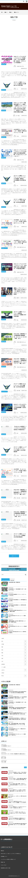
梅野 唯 (18, 297)
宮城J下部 (3, 110)
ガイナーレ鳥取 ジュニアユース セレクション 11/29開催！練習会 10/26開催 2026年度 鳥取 (20, 178)
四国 (2, 658)
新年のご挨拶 (3, 757)
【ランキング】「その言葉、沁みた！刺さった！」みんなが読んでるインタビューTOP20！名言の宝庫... (17, 813)
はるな (18, 455)
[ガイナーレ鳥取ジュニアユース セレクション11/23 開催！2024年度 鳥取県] (6, 450)
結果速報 (3, 664)
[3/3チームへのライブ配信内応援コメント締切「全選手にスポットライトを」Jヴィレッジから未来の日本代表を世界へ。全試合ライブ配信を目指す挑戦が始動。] (6, 105)
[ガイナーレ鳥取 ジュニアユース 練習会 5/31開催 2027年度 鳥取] (6, 85)
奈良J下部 (3, 434)
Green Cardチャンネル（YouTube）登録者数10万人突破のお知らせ (13, 753)
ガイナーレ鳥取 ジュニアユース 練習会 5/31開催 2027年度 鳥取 (20, 84)
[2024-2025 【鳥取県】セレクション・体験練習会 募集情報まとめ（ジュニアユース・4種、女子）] (6, 362)
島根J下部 (3, 295)
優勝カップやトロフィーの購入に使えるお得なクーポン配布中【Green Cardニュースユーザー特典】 (20, 291)
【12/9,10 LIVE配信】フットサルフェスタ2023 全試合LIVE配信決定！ (20, 428)
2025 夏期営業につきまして (6, 749)
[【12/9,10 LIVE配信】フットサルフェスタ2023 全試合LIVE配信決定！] (6, 426)
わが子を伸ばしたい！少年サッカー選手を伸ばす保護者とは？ (17, 797)
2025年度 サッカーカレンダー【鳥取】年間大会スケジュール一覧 (20, 131)
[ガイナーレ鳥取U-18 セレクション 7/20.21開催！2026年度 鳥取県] (6, 202)
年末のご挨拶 (3, 761)
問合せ (2, 675)
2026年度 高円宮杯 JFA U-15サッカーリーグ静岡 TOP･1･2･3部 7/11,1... (17, 735)
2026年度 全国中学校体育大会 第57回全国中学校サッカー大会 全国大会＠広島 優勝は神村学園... (17, 692)
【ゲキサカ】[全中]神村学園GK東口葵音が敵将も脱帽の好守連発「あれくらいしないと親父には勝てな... (17, 824)
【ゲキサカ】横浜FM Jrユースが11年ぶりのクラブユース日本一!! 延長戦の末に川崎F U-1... (17, 807)
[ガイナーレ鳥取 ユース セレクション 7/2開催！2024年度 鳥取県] (6, 534)
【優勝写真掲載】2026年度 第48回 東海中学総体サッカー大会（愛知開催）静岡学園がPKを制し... (17, 708)
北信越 (2, 644)
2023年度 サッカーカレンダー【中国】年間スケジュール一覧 (20, 471)
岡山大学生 (4, 64)
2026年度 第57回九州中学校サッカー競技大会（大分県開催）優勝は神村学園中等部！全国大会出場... (17, 719)
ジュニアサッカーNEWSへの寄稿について (8, 859)
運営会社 (2, 850)
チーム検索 (3, 667)
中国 (2, 655)
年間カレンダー (4, 227)
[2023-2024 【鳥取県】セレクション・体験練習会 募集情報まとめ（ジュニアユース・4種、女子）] (6, 489)
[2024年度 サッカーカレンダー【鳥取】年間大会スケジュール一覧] (6, 243)
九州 (2, 661)
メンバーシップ (4, 391)
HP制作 (2, 672)
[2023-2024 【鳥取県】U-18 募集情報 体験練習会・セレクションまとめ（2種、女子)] (6, 511)
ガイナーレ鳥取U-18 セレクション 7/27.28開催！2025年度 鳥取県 (20, 385)
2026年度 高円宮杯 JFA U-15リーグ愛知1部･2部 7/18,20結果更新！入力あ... (16, 729)
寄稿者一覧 (3, 862)
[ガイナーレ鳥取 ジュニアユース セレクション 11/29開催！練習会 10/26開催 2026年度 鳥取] (6, 178)
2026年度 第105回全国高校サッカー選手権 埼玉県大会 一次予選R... (17, 606)
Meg (17, 320)
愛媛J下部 (3, 157)
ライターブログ (3, 865)
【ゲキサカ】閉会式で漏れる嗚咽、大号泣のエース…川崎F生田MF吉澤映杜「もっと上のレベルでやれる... (17, 784)
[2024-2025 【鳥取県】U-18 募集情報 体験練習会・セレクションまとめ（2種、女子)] (6, 337)
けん (17, 185)
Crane (18, 136)
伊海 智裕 (18, 390)
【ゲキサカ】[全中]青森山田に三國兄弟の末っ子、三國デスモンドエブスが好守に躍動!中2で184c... (17, 819)
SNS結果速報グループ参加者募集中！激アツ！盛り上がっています (17, 590)
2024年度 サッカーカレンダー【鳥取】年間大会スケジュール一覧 (20, 242)
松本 (17, 433)
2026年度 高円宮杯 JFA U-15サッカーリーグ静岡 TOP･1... (17, 616)
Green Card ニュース (9, 6)
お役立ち (3, 670)
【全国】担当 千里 (20, 66)
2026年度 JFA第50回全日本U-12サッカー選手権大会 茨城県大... (17, 632)
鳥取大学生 (4, 137)
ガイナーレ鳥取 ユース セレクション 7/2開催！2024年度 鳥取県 (20, 535)
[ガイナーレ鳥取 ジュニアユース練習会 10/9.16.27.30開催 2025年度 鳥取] (6, 315)
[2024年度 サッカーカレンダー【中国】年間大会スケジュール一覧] (6, 223)
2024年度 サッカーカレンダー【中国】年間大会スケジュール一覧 (20, 221)
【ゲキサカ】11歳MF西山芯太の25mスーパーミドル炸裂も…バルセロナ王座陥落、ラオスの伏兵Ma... (17, 802)
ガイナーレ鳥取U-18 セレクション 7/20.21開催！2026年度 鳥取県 (20, 201)
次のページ (14, 555)
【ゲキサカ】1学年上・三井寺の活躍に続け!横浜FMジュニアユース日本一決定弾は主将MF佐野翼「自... (17, 779)
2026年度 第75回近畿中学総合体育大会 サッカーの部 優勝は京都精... (17, 611)
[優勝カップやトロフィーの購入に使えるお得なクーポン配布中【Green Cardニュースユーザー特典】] (6, 291)
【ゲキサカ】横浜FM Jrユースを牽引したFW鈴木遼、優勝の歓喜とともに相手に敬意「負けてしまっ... (17, 791)
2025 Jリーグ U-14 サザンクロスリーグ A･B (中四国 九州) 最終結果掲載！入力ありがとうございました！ (20, 153)
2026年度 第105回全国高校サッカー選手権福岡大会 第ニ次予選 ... (17, 600)
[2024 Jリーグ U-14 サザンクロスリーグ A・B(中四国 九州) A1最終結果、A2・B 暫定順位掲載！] (6, 267)
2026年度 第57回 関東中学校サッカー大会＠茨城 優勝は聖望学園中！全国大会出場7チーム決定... (17, 697)
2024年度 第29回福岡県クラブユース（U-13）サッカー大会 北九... (17, 595)
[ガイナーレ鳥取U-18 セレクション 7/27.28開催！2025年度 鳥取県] (6, 387)
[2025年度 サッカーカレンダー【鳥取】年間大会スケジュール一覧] (6, 132)
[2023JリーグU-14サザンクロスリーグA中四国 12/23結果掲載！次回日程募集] (6, 407)
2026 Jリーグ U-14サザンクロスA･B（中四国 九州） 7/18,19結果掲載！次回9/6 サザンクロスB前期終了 (20, 59)
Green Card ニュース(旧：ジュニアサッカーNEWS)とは (11, 853)
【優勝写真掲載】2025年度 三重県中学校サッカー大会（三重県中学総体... (17, 622)
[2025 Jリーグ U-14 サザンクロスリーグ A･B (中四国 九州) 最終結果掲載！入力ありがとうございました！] (6, 153)
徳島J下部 (3, 412)
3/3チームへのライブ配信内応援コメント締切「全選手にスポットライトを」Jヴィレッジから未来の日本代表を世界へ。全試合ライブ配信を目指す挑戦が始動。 (20, 107)
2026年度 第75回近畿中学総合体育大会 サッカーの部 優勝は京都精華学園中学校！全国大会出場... (17, 713)
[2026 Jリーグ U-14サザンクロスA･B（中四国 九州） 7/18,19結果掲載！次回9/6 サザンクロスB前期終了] (6, 59)
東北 (2, 641)
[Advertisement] (14, 35)
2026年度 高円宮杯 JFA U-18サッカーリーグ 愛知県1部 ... (17, 627)
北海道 (2, 638)
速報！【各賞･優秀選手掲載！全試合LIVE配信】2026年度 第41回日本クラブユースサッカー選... (16, 724)
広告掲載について (4, 856)
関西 (2, 652)
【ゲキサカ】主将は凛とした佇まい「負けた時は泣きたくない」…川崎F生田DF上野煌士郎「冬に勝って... (17, 773)
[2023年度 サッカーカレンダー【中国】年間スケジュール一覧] (6, 472)
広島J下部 (3, 271)
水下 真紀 (18, 115)
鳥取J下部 (3, 183)
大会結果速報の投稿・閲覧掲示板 (14, 582)
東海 (2, 649)
